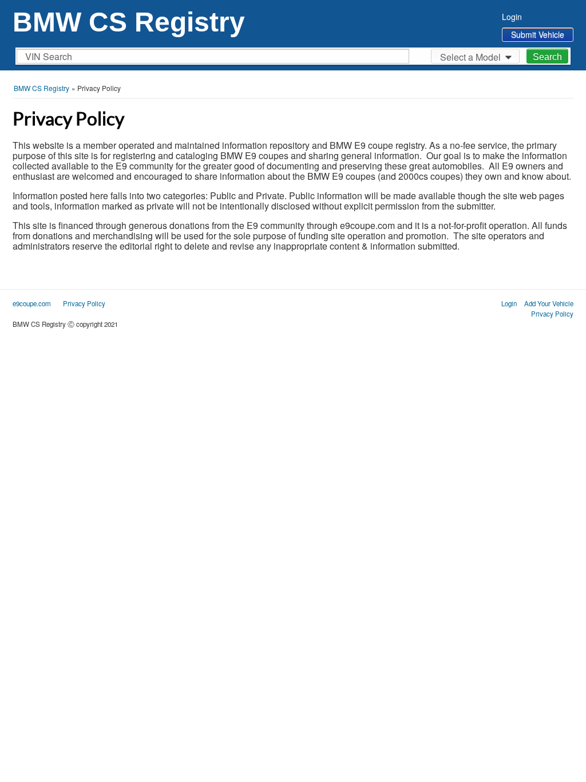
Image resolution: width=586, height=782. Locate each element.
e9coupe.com (32, 303)
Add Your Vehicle (548, 303)
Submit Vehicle (537, 34)
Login (512, 16)
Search (547, 57)
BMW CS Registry (129, 22)
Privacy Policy (552, 313)
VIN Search (48, 56)
